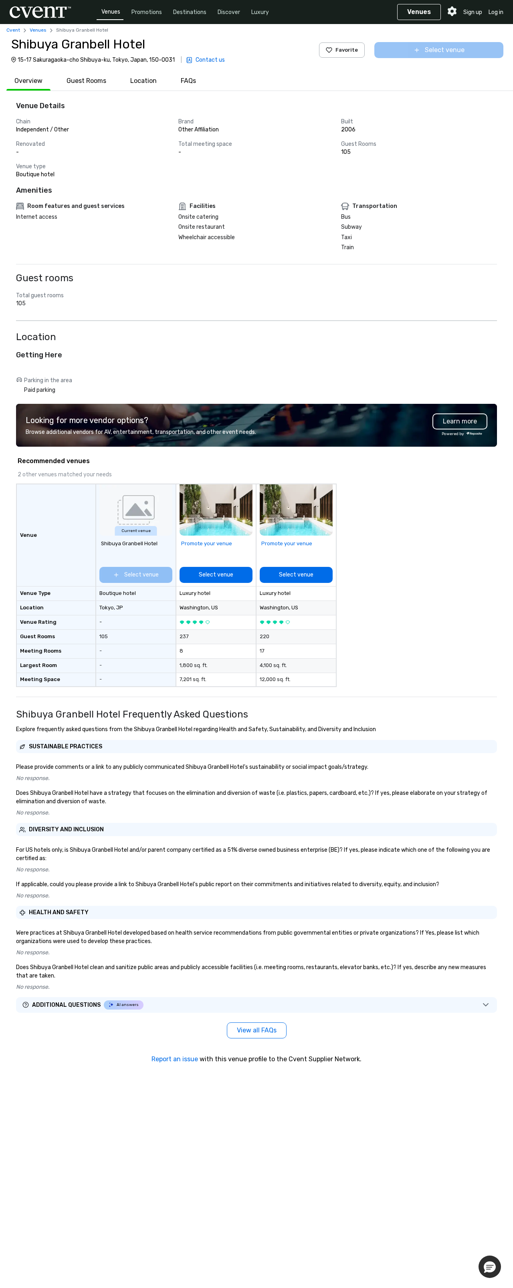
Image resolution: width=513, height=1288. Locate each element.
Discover (229, 12)
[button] (490, 1267)
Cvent (13, 30)
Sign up (472, 12)
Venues (110, 11)
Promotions (146, 12)
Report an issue (174, 1059)
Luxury (260, 12)
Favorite (346, 50)
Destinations (189, 12)
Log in (496, 12)
